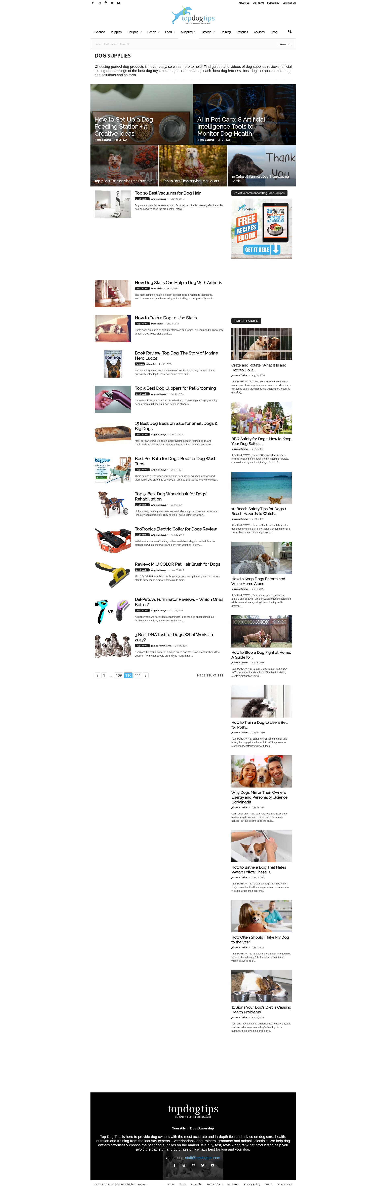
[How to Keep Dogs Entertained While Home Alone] (261, 558)
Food (168, 32)
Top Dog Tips (110, 1137)
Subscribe (273, 3)
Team (182, 1184)
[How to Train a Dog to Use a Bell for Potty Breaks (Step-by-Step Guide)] (261, 701)
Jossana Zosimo (102, 139)
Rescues (242, 32)
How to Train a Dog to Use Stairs (166, 317)
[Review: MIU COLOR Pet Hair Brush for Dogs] (113, 575)
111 (138, 675)
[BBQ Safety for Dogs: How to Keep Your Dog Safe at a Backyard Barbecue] (261, 418)
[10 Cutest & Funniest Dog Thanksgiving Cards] (262, 167)
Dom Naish (157, 288)
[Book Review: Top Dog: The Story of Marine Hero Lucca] (113, 364)
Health (151, 32)
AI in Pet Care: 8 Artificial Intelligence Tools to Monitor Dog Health (231, 126)
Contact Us (289, 3)
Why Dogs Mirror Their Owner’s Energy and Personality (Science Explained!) (259, 797)
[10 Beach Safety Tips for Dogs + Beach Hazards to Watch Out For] (261, 488)
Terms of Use (214, 1184)
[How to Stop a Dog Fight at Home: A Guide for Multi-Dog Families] (261, 631)
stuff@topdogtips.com (202, 1158)
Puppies (116, 32)
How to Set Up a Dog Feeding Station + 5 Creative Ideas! (123, 126)
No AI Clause (284, 1184)
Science (99, 32)
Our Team (258, 3)
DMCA (268, 1184)
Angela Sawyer (159, 198)
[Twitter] (112, 3)
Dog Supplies (110, 43)
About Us (244, 3)
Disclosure (233, 1184)
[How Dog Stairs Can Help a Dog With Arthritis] (113, 293)
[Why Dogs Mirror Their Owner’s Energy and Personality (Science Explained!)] (261, 771)
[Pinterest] (105, 3)
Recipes (133, 32)
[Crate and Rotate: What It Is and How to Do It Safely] (261, 344)
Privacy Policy (252, 1184)
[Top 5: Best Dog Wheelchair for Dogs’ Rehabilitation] (113, 504)
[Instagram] (99, 3)
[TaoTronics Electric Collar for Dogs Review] (113, 540)
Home (97, 43)
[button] (289, 31)
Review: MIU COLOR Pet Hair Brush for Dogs (177, 564)
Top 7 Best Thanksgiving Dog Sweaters (123, 181)
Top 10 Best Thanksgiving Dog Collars (191, 181)
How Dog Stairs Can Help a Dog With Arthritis (178, 282)
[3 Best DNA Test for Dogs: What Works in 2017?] (113, 645)
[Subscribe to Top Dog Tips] (261, 229)
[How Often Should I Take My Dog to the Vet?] (261, 916)
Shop (274, 32)
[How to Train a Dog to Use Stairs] (113, 328)
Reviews (140, 363)
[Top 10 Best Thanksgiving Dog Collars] (193, 167)
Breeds (206, 32)
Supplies (187, 32)
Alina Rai (151, 363)
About (171, 1184)
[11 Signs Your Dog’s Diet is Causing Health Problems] (261, 986)
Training (225, 32)
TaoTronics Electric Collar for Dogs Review (176, 528)
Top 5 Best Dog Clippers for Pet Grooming (175, 388)
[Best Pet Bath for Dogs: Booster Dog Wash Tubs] (113, 469)
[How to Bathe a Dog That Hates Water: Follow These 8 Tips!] (261, 846)
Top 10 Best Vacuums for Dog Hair (168, 193)
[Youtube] (118, 3)
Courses (259, 32)
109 (119, 675)
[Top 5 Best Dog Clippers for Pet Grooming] (113, 399)
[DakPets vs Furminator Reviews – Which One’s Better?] (113, 610)
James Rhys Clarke (161, 645)
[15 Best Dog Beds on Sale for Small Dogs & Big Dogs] (113, 434)
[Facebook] (92, 3)
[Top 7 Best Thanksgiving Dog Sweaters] (124, 167)
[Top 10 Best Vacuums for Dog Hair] (113, 204)
